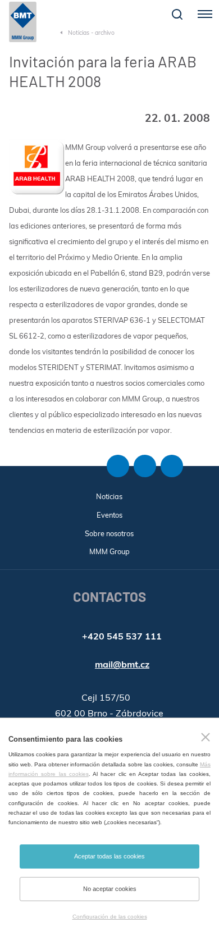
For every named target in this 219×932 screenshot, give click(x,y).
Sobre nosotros (109, 533)
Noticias (109, 496)
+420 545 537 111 (122, 636)
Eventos (109, 514)
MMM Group (109, 551)
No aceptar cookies (109, 888)
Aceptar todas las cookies (109, 856)
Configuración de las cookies (109, 916)
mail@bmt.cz (122, 664)
